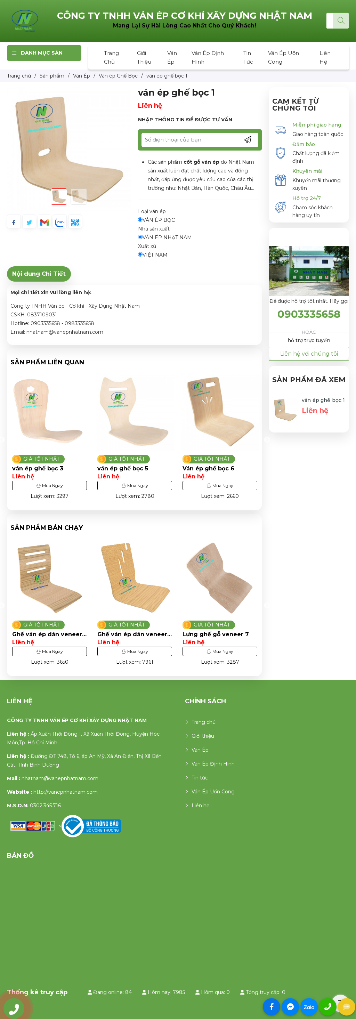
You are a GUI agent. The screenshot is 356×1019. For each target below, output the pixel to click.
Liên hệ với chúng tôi (309, 353)
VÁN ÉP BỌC (159, 220)
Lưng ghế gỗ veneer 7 (130, 634)
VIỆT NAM (155, 255)
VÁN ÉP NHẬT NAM (167, 237)
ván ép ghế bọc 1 (323, 400)
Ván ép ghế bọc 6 (208, 468)
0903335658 (308, 314)
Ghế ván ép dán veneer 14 (47, 634)
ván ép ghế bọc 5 (122, 468)
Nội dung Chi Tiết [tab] (39, 273)
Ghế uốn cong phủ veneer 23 (210, 634)
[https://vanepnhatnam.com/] (25, 20)
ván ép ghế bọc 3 (37, 468)
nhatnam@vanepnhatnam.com (60, 778)
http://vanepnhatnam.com (65, 792)
